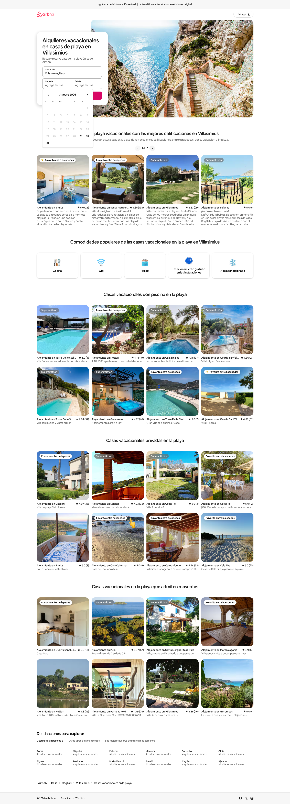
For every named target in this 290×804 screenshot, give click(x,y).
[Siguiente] (152, 148)
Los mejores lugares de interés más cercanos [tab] (130, 740)
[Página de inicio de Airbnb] (45, 14)
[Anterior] (138, 148)
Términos (80, 798)
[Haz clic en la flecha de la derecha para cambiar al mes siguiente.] (87, 95)
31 (48, 143)
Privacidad (66, 798)
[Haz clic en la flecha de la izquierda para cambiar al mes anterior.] (48, 95)
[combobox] (72, 73)
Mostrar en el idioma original (176, 4)
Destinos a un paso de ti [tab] (50, 740)
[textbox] (57, 85)
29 (81, 136)
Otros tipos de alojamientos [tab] (84, 740)
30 (87, 136)
